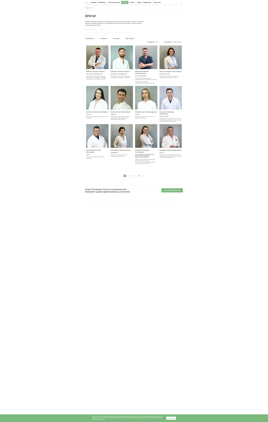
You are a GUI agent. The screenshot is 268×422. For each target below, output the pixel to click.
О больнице (101, 2)
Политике (145, 418)
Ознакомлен (171, 418)
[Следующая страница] (143, 176)
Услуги (132, 2)
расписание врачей (172, 190)
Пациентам (147, 2)
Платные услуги (114, 2)
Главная (93, 2)
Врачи (139, 2)
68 (139, 176)
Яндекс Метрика (120, 416)
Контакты (157, 2)
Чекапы (124, 2)
